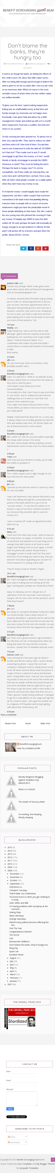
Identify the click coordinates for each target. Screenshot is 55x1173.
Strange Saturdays (17, 919)
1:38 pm (10, 605)
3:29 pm (10, 370)
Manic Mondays (16, 915)
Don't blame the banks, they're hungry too (28, 944)
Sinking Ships (15, 912)
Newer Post (10, 723)
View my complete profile (28, 748)
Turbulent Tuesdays (18, 890)
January (13, 981)
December (15, 873)
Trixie (9, 456)
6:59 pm (10, 711)
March (13, 974)
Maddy (10, 327)
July (12, 961)
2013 (10, 854)
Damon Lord (13, 654)
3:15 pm (10, 631)
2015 (10, 847)
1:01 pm (10, 324)
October (14, 880)
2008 (10, 870)
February (14, 977)
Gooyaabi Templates (28, 1168)
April (12, 971)
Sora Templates (24, 1163)
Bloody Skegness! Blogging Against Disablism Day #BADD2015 (30, 780)
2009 (10, 867)
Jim (8, 484)
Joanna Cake (12, 283)
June (12, 964)
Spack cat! (13, 951)
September (15, 883)
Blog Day (13, 948)
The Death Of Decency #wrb (31, 801)
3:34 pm (10, 467)
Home (28, 723)
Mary (9, 532)
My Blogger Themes (45, 1163)
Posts (12, 1137)
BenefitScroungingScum (18, 373)
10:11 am (11, 573)
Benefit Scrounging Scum (28, 1159)
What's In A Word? (26, 789)
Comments (15, 1142)
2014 (10, 850)
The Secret (14, 935)
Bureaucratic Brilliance (19, 941)
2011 (10, 860)
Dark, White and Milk (18, 903)
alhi (8, 360)
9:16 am (10, 528)
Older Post (45, 723)
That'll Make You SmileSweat (22, 893)
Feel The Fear (15, 928)
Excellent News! (16, 954)
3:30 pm (10, 453)
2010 (10, 864)
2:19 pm (10, 357)
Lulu (11, 938)
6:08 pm (10, 481)
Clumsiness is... (16, 887)
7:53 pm (10, 651)
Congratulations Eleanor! (20, 931)
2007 (10, 984)
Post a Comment (8, 714)
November (15, 877)
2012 (10, 857)
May (12, 967)
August (13, 958)
